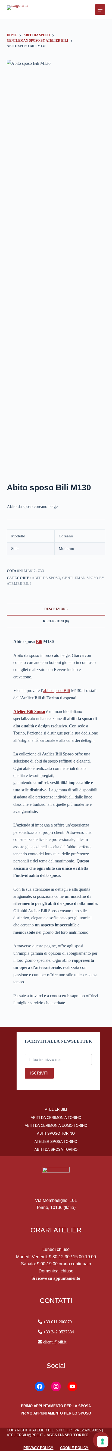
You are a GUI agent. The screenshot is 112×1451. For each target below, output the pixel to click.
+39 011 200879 (57, 1322)
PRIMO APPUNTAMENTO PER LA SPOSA (56, 1406)
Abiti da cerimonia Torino (56, 1118)
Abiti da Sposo (46, 578)
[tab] (56, 609)
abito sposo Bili (56, 690)
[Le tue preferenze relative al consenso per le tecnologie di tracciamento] (102, 1441)
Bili (39, 641)
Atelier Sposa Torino (56, 1142)
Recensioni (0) (56, 621)
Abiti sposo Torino (56, 1133)
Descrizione (56, 609)
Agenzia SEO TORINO (67, 1435)
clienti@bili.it (54, 1342)
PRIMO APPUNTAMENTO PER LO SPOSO (56, 1413)
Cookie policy (74, 1448)
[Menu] (100, 9)
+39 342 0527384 (58, 1332)
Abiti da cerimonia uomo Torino (56, 1126)
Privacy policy (38, 1448)
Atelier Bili (56, 1109)
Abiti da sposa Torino (56, 1149)
